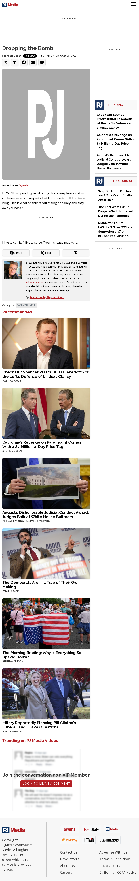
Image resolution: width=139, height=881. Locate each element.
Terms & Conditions (114, 859)
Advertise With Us (113, 852)
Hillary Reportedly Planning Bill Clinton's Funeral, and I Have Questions (39, 724)
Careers (66, 872)
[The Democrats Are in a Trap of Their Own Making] (46, 553)
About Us (67, 865)
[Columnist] (14, 269)
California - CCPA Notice (117, 872)
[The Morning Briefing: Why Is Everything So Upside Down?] (46, 623)
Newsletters (69, 859)
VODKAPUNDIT (26, 305)
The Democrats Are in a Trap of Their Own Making (41, 584)
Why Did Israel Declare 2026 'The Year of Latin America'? (115, 195)
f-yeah (23, 185)
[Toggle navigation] (133, 4)
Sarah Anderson (12, 661)
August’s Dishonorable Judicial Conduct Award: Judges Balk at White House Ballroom (45, 514)
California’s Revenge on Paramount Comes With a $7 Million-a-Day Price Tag (41, 444)
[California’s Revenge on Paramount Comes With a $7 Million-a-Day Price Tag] (46, 412)
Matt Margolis (12, 381)
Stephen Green (12, 55)
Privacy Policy (109, 865)
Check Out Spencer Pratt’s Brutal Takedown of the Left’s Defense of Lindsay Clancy (45, 374)
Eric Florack (10, 591)
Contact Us (68, 852)
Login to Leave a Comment (46, 783)
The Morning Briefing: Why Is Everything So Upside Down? (41, 654)
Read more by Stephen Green (47, 297)
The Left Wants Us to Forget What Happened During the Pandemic (115, 211)
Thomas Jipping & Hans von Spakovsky (26, 521)
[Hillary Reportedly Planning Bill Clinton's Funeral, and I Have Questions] (46, 693)
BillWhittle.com (34, 282)
